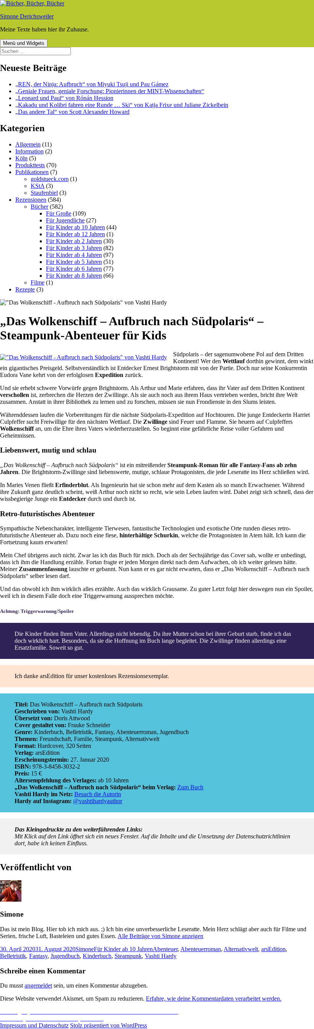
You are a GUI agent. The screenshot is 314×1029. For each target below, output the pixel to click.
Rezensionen (30, 199)
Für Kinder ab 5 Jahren (74, 261)
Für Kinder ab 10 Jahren (75, 227)
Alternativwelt (241, 949)
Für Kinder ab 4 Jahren (74, 255)
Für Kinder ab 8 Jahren (74, 275)
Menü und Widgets (23, 43)
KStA (37, 186)
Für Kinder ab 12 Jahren (75, 234)
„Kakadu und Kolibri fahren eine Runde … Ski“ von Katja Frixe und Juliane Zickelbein (121, 105)
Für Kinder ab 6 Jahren (74, 268)
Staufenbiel (44, 192)
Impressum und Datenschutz (34, 1025)
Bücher (39, 206)
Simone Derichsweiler (27, 16)
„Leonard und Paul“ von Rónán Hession (64, 98)
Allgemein (28, 144)
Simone (84, 949)
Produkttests (30, 165)
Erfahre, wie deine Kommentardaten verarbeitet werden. (213, 998)
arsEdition (273, 949)
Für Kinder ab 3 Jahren (74, 248)
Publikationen (32, 172)
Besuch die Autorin (97, 794)
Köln (21, 158)
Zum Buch (190, 787)
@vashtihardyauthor (97, 801)
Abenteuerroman (200, 949)
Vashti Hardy (161, 956)
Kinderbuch (97, 956)
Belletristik (13, 956)
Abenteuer (165, 949)
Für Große (58, 213)
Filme (37, 282)
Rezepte (25, 289)
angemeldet (38, 985)
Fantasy (38, 956)
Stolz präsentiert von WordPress (108, 1025)
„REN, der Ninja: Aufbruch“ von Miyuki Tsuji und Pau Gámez (91, 84)
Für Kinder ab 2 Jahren (74, 241)
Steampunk (128, 956)
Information (29, 151)
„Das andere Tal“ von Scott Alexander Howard (72, 112)
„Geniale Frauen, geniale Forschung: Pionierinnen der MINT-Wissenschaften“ (109, 91)
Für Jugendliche (65, 220)
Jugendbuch (65, 956)
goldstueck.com (50, 179)
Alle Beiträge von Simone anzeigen (160, 936)
